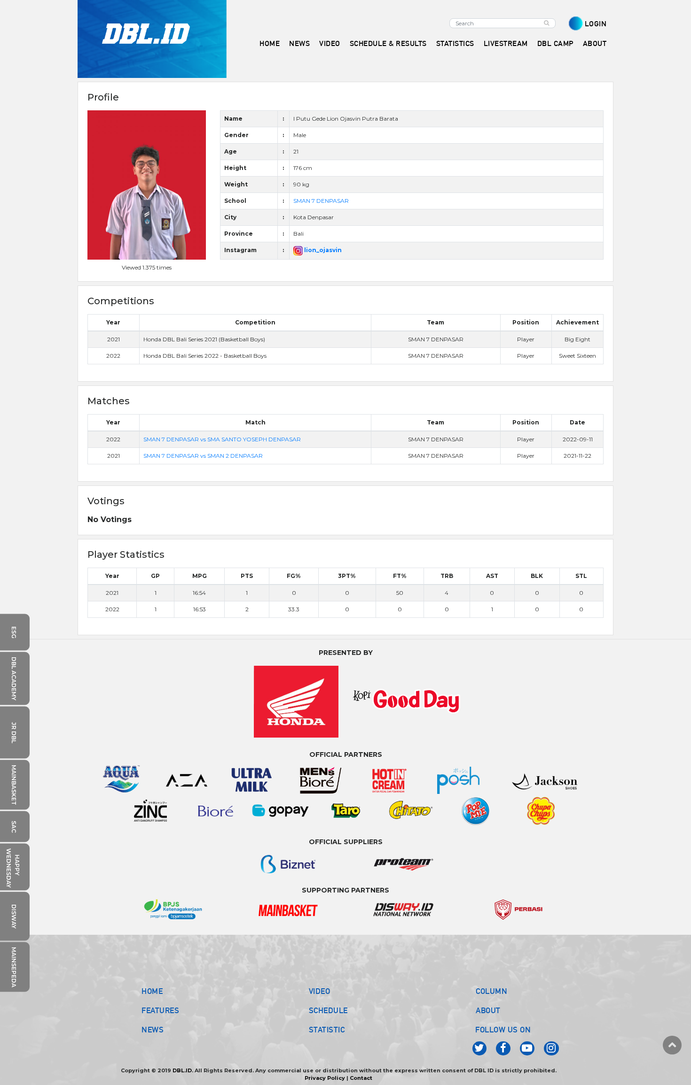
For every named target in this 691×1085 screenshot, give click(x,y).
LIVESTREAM (506, 43)
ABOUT (488, 1010)
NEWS (152, 1029)
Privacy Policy (325, 1078)
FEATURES (160, 1010)
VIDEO (329, 43)
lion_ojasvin (322, 250)
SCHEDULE (328, 1010)
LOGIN (596, 23)
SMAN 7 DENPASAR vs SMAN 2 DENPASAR (203, 455)
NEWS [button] (299, 43)
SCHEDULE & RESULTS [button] (388, 43)
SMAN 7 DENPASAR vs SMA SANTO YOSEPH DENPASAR (222, 439)
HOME (269, 43)
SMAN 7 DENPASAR (321, 200)
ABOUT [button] (595, 43)
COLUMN (491, 991)
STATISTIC (327, 1029)
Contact (361, 1078)
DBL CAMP (555, 43)
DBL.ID (182, 1070)
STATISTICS (455, 43)
